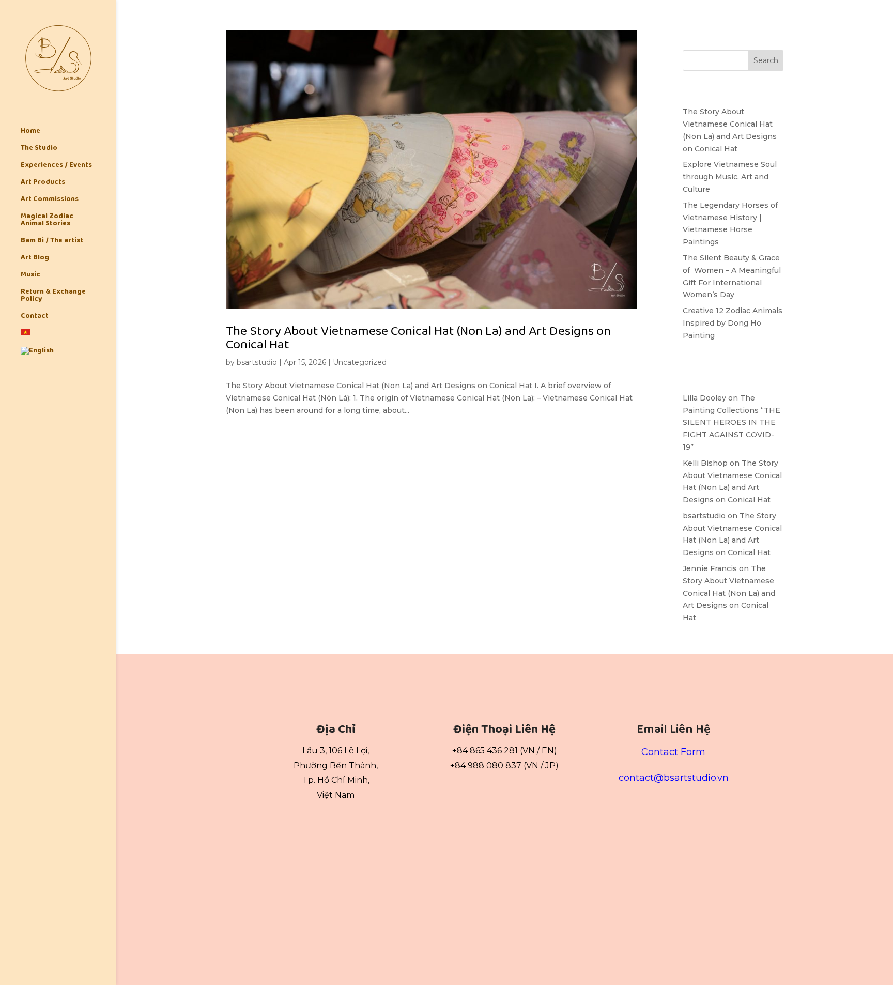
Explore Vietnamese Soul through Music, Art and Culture (730, 177)
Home (30, 131)
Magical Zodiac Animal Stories (47, 220)
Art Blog (35, 258)
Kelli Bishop (705, 463)
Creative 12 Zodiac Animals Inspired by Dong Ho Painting (732, 323)
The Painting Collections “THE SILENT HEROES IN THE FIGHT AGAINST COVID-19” (731, 422)
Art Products (43, 183)
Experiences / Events (56, 166)
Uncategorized (360, 362)
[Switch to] (68, 338)
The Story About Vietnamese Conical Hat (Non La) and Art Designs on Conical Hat (418, 338)
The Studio (39, 148)
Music (30, 275)
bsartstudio (257, 362)
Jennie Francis (710, 568)
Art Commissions (50, 200)
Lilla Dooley (704, 398)
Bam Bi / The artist (52, 241)
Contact (35, 316)
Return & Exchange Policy (53, 296)
